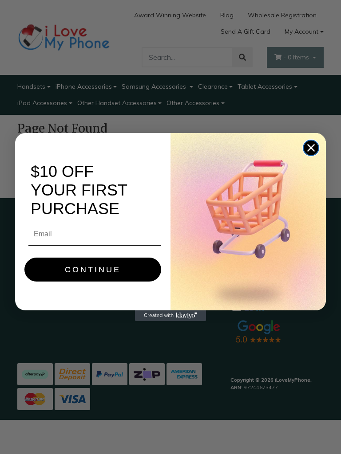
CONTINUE (93, 269)
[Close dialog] (311, 148)
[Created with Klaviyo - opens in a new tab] (170, 315)
